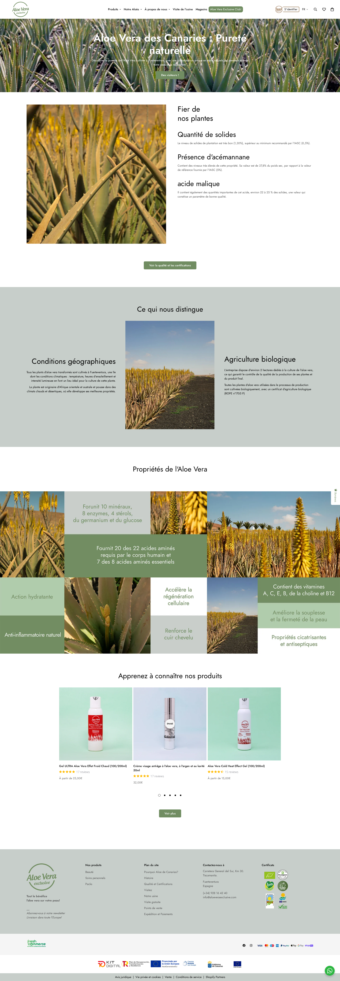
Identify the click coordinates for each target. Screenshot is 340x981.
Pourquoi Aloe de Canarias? (161, 872)
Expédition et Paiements (158, 914)
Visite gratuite (152, 902)
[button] (332, 9)
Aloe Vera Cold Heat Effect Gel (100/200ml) (236, 766)
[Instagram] (251, 945)
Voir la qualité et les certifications (170, 265)
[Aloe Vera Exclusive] (20, 9)
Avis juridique (123, 977)
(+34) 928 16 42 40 (215, 893)
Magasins (201, 9)
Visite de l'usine (183, 9)
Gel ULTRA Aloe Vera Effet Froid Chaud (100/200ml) (93, 766)
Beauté (89, 872)
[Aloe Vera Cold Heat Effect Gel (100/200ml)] (244, 723)
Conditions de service (189, 977)
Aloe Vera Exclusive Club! (225, 9)
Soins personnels (95, 878)
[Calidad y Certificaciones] (287, 890)
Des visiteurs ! (170, 75)
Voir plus (170, 813)
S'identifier (290, 9)
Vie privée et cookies (148, 977)
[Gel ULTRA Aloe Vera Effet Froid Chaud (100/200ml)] (95, 723)
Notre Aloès (131, 9)
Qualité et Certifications (158, 884)
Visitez (148, 890)
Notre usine (151, 896)
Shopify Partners (215, 977)
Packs (88, 884)
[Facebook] (244, 945)
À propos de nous (156, 9)
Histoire (148, 878)
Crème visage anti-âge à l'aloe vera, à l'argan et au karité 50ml (169, 768)
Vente (168, 977)
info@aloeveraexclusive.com (219, 897)
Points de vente (153, 908)
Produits (113, 9)
